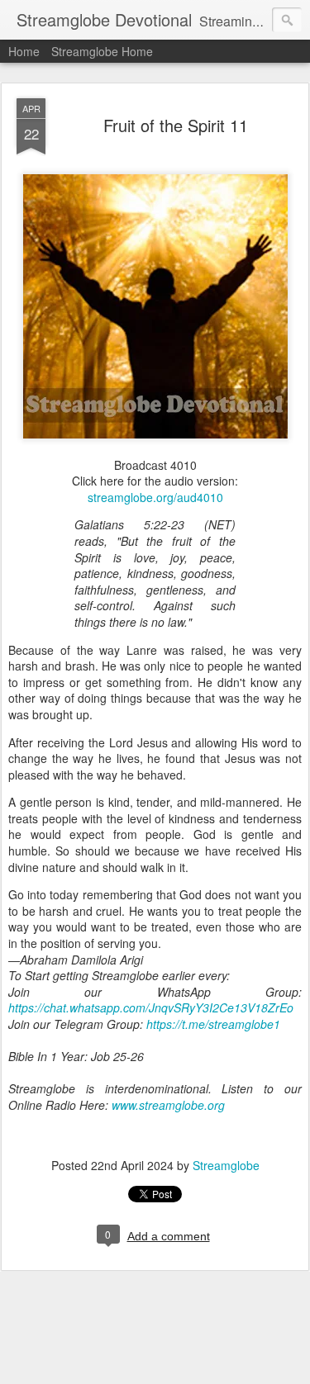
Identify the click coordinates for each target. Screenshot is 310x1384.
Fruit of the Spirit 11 (175, 125)
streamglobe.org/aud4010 (155, 497)
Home (24, 51)
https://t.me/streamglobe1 (213, 1024)
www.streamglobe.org (168, 1105)
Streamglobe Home (102, 51)
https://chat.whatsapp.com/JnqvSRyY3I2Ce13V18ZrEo (150, 1007)
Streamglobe (226, 1165)
